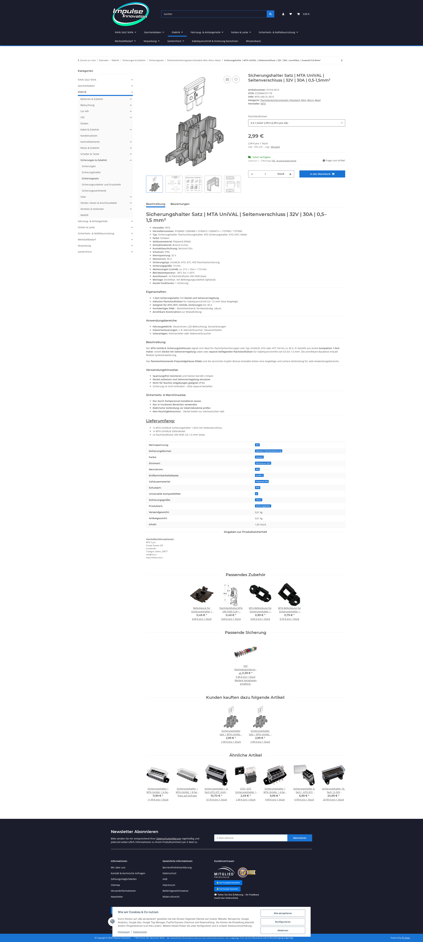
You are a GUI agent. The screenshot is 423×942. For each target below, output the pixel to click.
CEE (82, 117)
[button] (283, 14)
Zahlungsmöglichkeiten (124, 879)
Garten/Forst (85, 251)
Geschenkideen (86, 85)
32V (257, 445)
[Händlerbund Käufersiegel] (246, 872)
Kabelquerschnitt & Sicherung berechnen (215, 41)
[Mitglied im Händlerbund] (224, 872)
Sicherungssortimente (94, 190)
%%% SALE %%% (87, 79)
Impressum (124, 931)
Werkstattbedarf (87, 239)
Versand (275, 146)
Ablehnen (282, 930)
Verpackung (84, 245)
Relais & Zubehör (89, 147)
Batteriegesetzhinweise (175, 890)
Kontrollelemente (90, 141)
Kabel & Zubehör (89, 129)
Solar (83, 196)
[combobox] (296, 122)
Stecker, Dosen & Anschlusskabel (98, 202)
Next (340, 784)
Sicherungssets (90, 178)
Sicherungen (89, 166)
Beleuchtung (87, 105)
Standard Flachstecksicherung (268, 451)
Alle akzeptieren (283, 913)
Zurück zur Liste (88, 60)
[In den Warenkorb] (148, 71)
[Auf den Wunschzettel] (236, 79)
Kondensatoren (88, 135)
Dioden (84, 123)
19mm (258, 500)
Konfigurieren (283, 921)
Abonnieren (299, 837)
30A (257, 469)
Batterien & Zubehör (91, 99)
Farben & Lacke (86, 227)
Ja (256, 494)
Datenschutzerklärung (168, 838)
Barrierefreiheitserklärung (177, 867)
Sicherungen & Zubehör (93, 160)
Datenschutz (140, 931)
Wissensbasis (253, 41)
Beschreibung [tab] (155, 204)
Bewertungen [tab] (180, 204)
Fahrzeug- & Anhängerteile (93, 221)
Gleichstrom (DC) (263, 463)
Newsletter (117, 896)
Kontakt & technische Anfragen (128, 873)
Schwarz (259, 457)
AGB (165, 879)
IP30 (257, 487)
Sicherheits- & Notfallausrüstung (96, 233)
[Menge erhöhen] (290, 174)
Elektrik (82, 91)
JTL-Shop (406, 937)
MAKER (84, 215)
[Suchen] (270, 14)
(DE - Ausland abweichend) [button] (284, 160)
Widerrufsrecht (171, 896)
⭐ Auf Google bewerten (227, 889)
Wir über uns (118, 867)
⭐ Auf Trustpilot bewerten (228, 883)
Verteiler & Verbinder (92, 209)
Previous (151, 784)
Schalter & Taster (89, 154)
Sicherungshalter (263, 506)
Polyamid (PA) (262, 481)
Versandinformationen (123, 890)
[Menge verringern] (252, 174)
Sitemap (115, 885)
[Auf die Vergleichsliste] (227, 79)
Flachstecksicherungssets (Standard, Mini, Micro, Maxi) (290, 100)
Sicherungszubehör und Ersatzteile (101, 184)
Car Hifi (84, 111)
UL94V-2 (259, 475)
